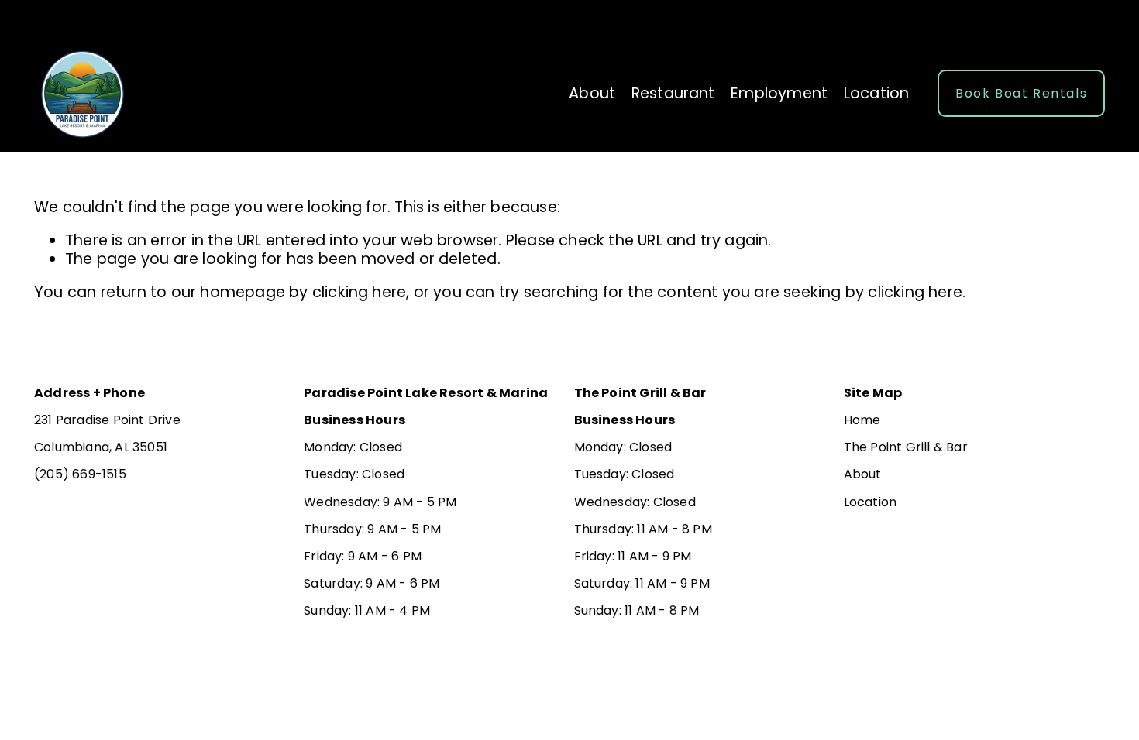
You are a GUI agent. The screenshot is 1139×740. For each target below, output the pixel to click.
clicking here (359, 292)
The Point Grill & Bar (906, 447)
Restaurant (673, 93)
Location (877, 93)
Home (862, 420)
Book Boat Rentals (1021, 93)
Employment (779, 93)
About (592, 93)
